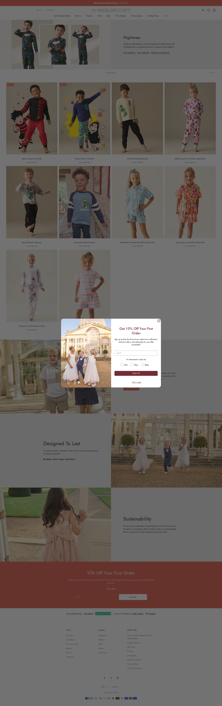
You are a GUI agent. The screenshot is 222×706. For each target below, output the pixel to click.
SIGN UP (136, 373)
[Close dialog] (159, 321)
